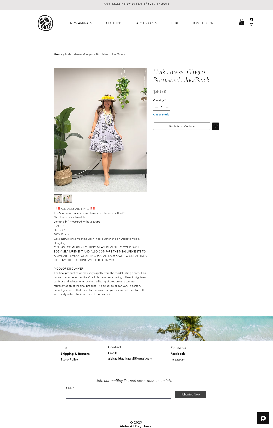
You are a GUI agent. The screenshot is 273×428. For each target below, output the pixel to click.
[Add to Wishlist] (215, 126)
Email (69, 387)
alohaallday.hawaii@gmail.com (130, 358)
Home (58, 54)
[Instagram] (252, 25)
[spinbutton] (161, 107)
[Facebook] (252, 19)
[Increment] (167, 107)
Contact (114, 347)
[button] (241, 22)
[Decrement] (156, 107)
